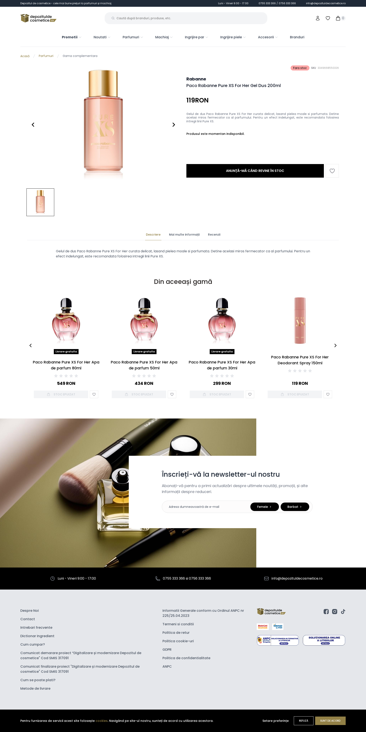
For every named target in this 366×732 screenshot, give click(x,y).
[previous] (30, 345)
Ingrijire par (194, 37)
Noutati (100, 37)
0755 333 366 (267, 3)
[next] (335, 345)
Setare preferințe (275, 721)
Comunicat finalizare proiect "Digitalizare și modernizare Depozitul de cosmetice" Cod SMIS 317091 (80, 669)
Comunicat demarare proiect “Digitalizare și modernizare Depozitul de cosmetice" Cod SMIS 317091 (80, 655)
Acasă (24, 56)
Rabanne (196, 79)
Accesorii (266, 37)
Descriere (153, 234)
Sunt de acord (330, 720)
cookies (102, 721)
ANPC (167, 666)
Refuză (303, 720)
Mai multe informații (184, 234)
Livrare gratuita (66, 351)
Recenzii (214, 234)
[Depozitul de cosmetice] (38, 18)
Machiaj (162, 37)
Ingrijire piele (231, 37)
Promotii (70, 37)
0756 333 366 (287, 3)
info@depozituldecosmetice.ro (326, 3)
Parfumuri (131, 37)
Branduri (297, 37)
